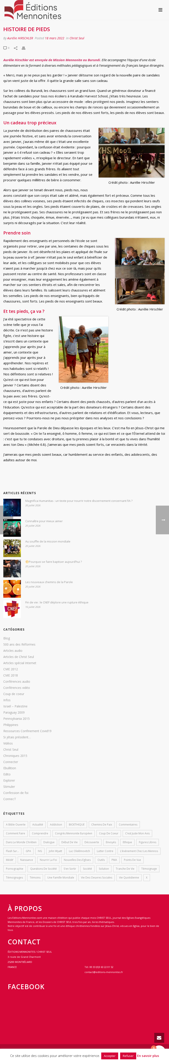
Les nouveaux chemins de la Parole (49, 582)
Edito (7, 774)
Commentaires (128, 824)
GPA (28, 851)
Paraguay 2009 (14, 712)
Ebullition (9, 768)
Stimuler (9, 787)
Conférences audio (16, 682)
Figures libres (147, 842)
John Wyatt (55, 851)
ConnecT (9, 799)
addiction (56, 824)
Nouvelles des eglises (77, 860)
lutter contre (105, 851)
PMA (114, 860)
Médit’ (9, 860)
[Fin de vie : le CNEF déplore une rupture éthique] (12, 609)
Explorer (9, 780)
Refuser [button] (128, 1056)
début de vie (69, 842)
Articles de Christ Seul (18, 657)
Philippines (10, 725)
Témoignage (149, 869)
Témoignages (14, 877)
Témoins (35, 877)
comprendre (40, 833)
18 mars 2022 (54, 38)
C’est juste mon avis (137, 833)
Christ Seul (77, 38)
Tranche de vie (125, 869)
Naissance (26, 860)
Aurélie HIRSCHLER (20, 38)
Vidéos (8, 743)
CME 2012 (10, 669)
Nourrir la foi (48, 860)
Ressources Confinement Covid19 (27, 731)
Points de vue (132, 860)
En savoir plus (148, 1055)
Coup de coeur (13, 694)
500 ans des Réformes (19, 644)
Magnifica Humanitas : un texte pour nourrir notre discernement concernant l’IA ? (78, 501)
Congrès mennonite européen (73, 833)
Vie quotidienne (129, 877)
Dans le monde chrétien (21, 842)
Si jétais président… (17, 737)
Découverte (91, 842)
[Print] (26, 47)
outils (101, 860)
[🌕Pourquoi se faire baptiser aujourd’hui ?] (12, 568)
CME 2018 (10, 675)
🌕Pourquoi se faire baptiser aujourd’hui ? (53, 562)
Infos (7, 700)
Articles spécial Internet (19, 663)
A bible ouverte (16, 824)
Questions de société (43, 869)
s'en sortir (70, 869)
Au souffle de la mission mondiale (47, 541)
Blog (6, 638)
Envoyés (111, 842)
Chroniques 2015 (15, 756)
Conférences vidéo (16, 688)
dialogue (49, 842)
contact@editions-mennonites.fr (103, 972)
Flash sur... (12, 851)
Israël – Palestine (15, 706)
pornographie (14, 869)
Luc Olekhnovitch (79, 851)
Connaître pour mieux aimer (44, 521)
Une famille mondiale (60, 877)
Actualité (37, 824)
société (87, 869)
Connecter (10, 762)
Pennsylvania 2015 (16, 719)
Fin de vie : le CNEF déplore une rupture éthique (56, 602)
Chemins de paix (101, 824)
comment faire (15, 833)
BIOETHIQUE (76, 824)
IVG (40, 851)
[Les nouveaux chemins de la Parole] (12, 589)
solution (104, 869)
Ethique (127, 842)
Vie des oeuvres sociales (96, 877)
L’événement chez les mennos (139, 851)
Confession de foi (15, 793)
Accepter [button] (110, 1056)
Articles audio (12, 651)
